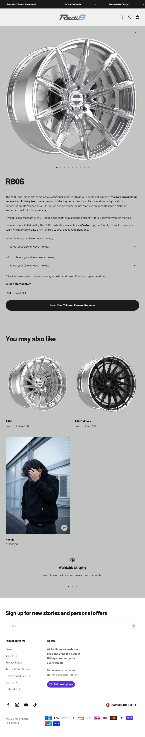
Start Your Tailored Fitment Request (72, 305)
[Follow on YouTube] (26, 705)
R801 (9, 421)
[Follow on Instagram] (17, 705)
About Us (11, 655)
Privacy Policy (14, 662)
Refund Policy (14, 689)
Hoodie (10, 539)
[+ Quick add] (64, 528)
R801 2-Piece (83, 421)
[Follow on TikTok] (35, 705)
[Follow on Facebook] (8, 705)
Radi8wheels (12, 722)
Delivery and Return (18, 675)
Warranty (11, 682)
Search (10, 649)
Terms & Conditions (18, 669)
